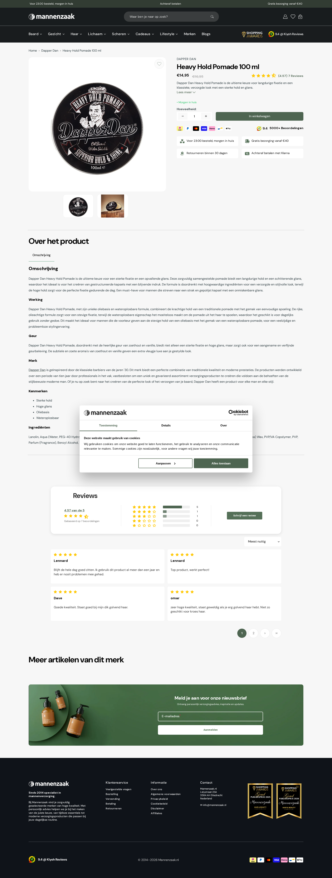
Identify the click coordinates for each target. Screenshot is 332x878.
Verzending (113, 799)
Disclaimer (157, 808)
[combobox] (171, 17)
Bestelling (112, 794)
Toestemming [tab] (108, 425)
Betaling (111, 803)
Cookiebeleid (159, 803)
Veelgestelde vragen (118, 789)
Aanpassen (163, 463)
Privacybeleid (159, 799)
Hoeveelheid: (187, 109)
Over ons (156, 789)
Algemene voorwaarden (166, 794)
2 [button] (253, 633)
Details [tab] (166, 425)
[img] (66, 555)
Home (33, 51)
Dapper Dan (49, 51)
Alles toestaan (221, 463)
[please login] (159, 64)
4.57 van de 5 (74, 510)
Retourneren (114, 808)
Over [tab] (223, 425)
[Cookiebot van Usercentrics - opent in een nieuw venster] (231, 413)
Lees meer (185, 92)
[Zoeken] (214, 16)
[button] (285, 16)
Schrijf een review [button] (244, 515)
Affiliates (156, 813)
